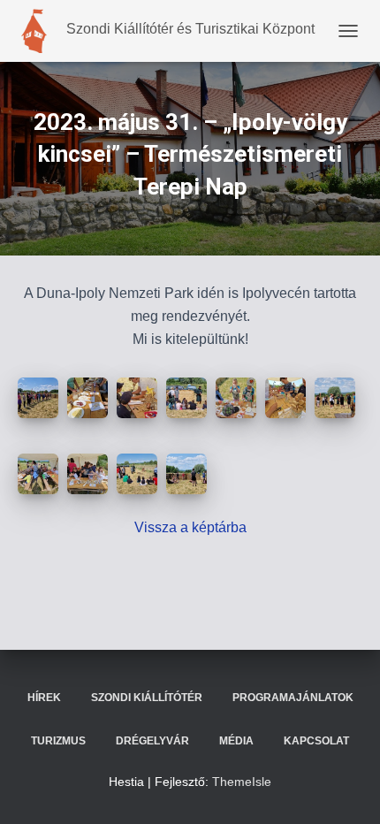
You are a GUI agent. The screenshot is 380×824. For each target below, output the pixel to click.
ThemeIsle (241, 781)
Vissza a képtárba (190, 527)
